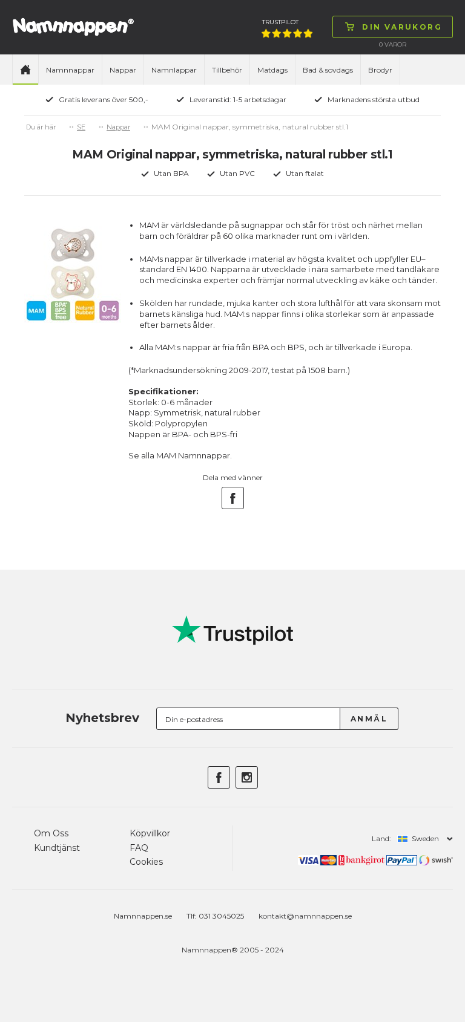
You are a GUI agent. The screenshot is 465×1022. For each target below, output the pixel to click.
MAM (166, 455)
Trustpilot (280, 22)
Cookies (146, 861)
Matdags (272, 69)
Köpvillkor (150, 833)
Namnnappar (70, 69)
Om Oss (51, 833)
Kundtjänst (57, 847)
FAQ (139, 847)
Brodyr (380, 69)
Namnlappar (174, 69)
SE (81, 127)
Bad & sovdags (328, 69)
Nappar (123, 69)
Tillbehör (227, 69)
